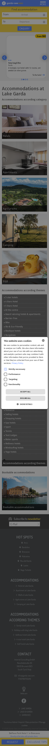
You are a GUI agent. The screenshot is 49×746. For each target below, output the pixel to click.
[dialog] (24, 373)
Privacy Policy (17, 363)
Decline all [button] (25, 398)
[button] (24, 404)
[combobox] (43, 340)
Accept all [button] (25, 392)
